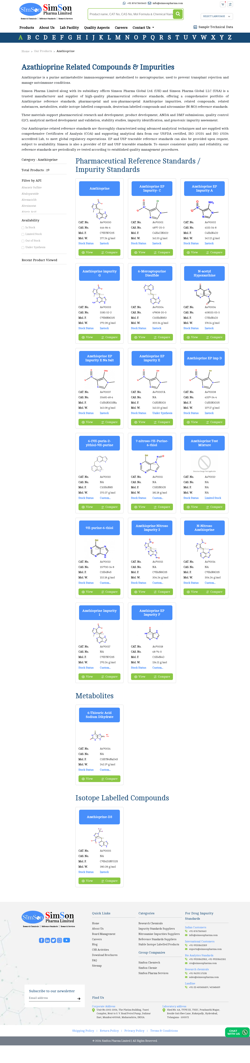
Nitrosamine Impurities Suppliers (159, 934)
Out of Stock (32, 240)
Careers (121, 28)
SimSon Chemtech (149, 962)
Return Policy (109, 1030)
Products (26, 28)
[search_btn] (178, 14)
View (89, 252)
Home (25, 51)
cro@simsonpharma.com (203, 963)
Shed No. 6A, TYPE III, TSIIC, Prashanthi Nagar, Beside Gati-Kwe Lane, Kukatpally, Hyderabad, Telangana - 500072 (193, 1014)
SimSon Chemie (148, 967)
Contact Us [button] (142, 28)
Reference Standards (48, 19)
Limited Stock (33, 234)
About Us (47, 28)
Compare (111, 252)
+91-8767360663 (197, 931)
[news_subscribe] (78, 999)
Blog (95, 944)
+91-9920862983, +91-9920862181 (207, 959)
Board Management (103, 934)
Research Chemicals (29, 19)
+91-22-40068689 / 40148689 (204, 987)
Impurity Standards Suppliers (157, 928)
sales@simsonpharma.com (204, 977)
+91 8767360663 (136, 3)
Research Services (66, 19)
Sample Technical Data (216, 27)
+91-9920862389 (198, 945)
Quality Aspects (97, 28)
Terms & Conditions (164, 1030)
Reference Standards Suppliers (157, 939)
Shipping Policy (83, 1030)
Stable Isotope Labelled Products (159, 944)
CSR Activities (100, 949)
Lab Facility (69, 28)
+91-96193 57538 (198, 973)
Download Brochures (104, 955)
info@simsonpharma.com (168, 3)
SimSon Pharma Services (153, 973)
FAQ (94, 960)
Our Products (43, 51)
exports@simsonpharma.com (205, 949)
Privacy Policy (134, 1030)
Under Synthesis (35, 247)
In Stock (30, 227)
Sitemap (97, 965)
